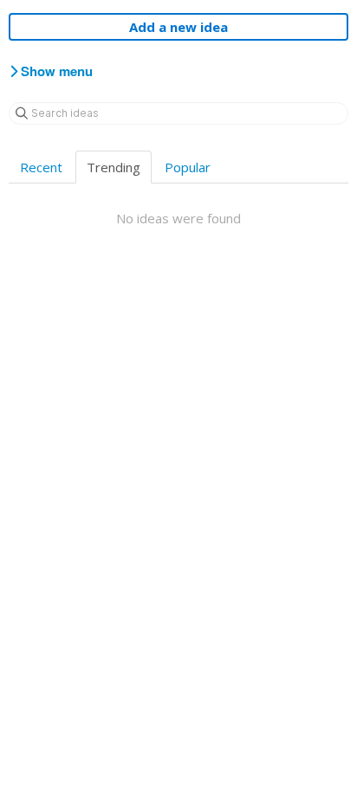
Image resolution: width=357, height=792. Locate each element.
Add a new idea (178, 26)
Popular (188, 167)
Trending (113, 167)
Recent (41, 167)
